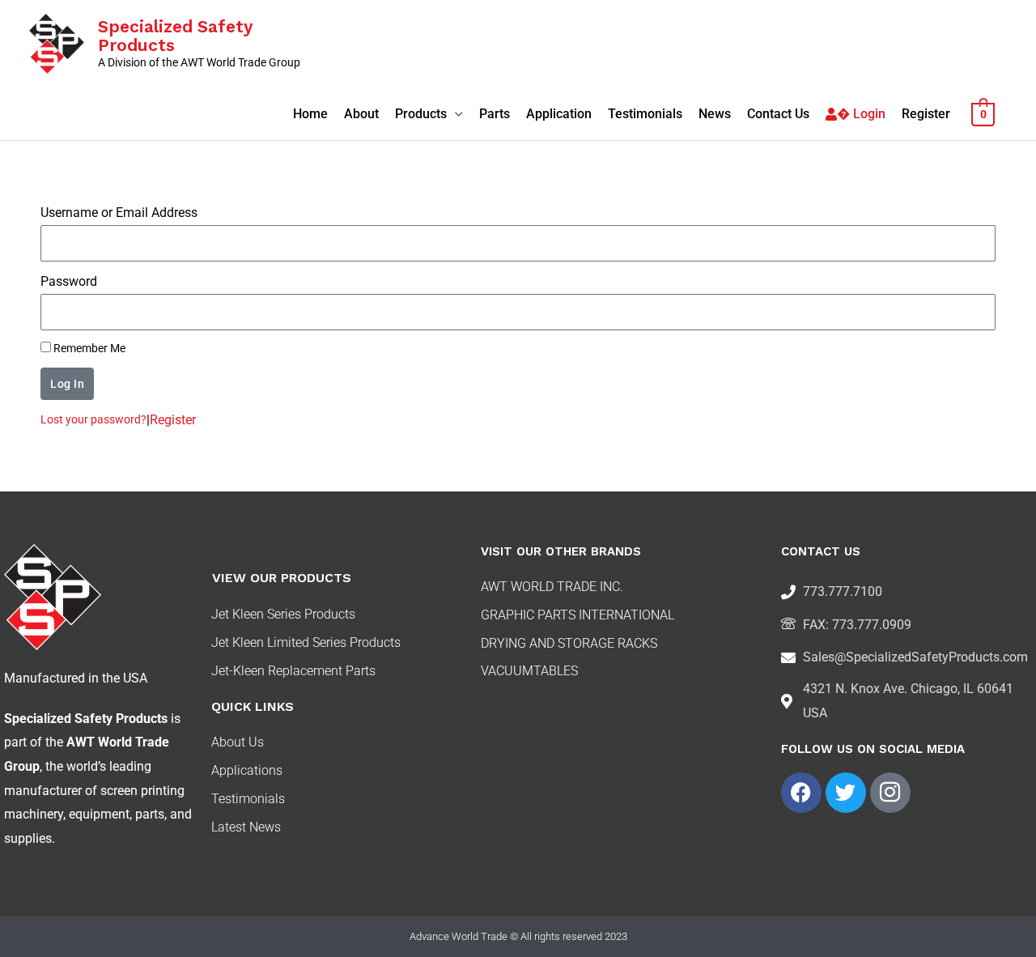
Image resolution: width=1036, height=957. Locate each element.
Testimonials (645, 113)
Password (68, 281)
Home (310, 113)
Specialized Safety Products (175, 35)
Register (926, 113)
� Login (861, 113)
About (361, 113)
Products (421, 113)
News (714, 113)
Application (559, 113)
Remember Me (88, 348)
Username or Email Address (118, 212)
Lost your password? (93, 419)
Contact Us (778, 113)
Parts (494, 113)
